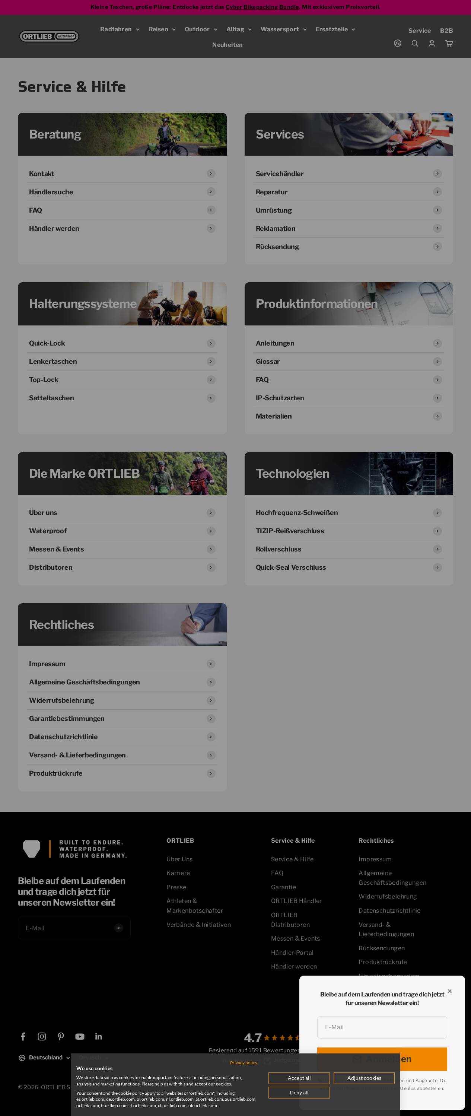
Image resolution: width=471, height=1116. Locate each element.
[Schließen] (449, 991)
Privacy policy (243, 1062)
